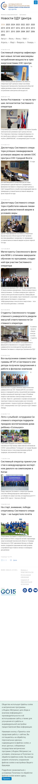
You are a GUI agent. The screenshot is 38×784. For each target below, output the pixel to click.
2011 (8, 31)
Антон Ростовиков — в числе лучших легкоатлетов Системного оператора (18, 103)
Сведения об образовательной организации (26, 582)
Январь (30, 42)
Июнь (18, 39)
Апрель (4, 42)
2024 (13, 24)
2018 (8, 28)
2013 (33, 28)
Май (25, 39)
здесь (23, 776)
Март (12, 42)
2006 (33, 31)
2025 (8, 24)
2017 (13, 28)
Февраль (21, 42)
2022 (23, 24)
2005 (3, 35)
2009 (18, 31)
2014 (28, 28)
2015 (23, 28)
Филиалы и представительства (9, 14)
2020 (33, 24)
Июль (11, 39)
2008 (23, 31)
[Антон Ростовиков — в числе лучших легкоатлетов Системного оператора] (15, 110)
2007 (28, 31)
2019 (3, 28)
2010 (13, 31)
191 (11, 560)
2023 (18, 24)
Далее (15, 560)
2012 (3, 31)
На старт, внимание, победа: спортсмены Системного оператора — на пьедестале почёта (18, 510)
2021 (28, 24)
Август (4, 39)
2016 (18, 28)
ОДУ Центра (22, 14)
